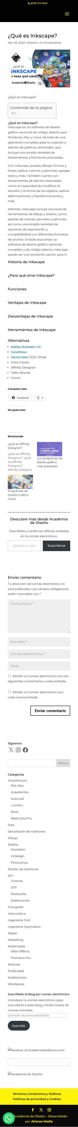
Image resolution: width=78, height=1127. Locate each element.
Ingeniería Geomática (24, 927)
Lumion (17, 805)
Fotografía (15, 907)
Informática (17, 913)
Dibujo (13, 838)
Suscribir (18, 1026)
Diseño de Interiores (23, 869)
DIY (10, 876)
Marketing (15, 940)
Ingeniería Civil (19, 920)
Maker (12, 933)
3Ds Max (17, 785)
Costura (17, 881)
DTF (14, 887)
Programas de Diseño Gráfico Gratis (18, 495)
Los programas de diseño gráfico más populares (49, 462)
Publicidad (16, 971)
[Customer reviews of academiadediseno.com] (36, 1050)
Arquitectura (17, 780)
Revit (14, 812)
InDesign (17, 856)
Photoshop (19, 862)
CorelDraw (19, 352)
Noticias (14, 964)
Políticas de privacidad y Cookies (37, 1099)
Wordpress (16, 984)
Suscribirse (56, 546)
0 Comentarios (50, 42)
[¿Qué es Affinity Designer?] (22, 457)
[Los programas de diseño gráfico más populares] (49, 449)
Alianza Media (42, 1121)
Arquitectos (20, 792)
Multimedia (16, 946)
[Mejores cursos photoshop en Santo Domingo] (25, 1074)
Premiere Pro (21, 958)
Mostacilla (18, 894)
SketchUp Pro (21, 818)
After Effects (20, 951)
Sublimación (20, 900)
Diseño (32, 42)
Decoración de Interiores (26, 831)
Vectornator (20, 357)
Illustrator (18, 849)
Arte (11, 825)
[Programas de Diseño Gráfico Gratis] (20, 482)
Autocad (17, 799)
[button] (9, 1118)
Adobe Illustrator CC (26, 347)
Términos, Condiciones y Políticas (37, 1094)
